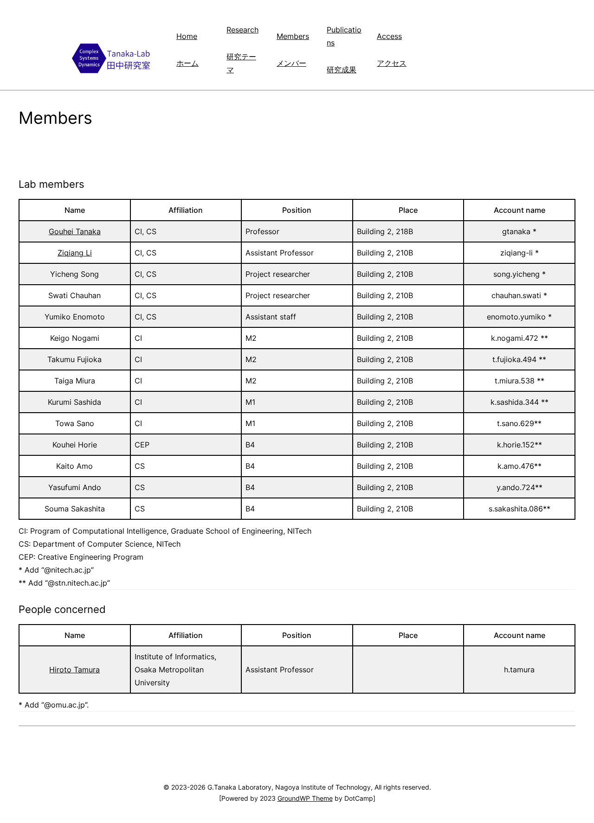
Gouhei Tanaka (75, 231)
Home (186, 36)
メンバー (291, 63)
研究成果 (341, 69)
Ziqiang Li (75, 252)
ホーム (187, 63)
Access (389, 36)
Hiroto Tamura (74, 669)
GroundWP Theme (305, 798)
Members (293, 36)
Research (242, 29)
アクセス (392, 63)
